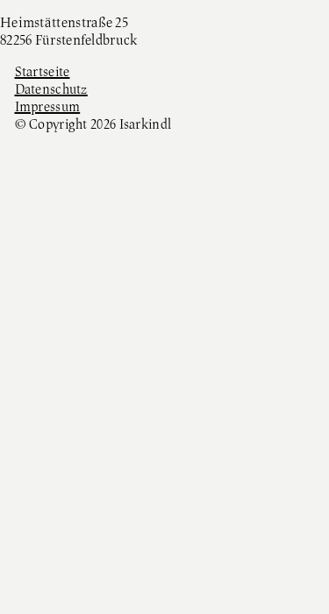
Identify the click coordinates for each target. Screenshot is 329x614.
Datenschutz (51, 90)
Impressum (48, 108)
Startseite (42, 73)
